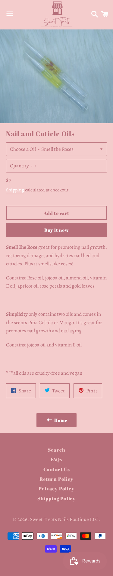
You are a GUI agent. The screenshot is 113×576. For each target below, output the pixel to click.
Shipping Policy (56, 498)
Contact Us (56, 469)
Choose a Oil (23, 149)
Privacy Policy (56, 488)
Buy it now (56, 230)
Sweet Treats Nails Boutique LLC (64, 519)
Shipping (15, 190)
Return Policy (56, 479)
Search (56, 449)
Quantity (19, 165)
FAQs (56, 459)
